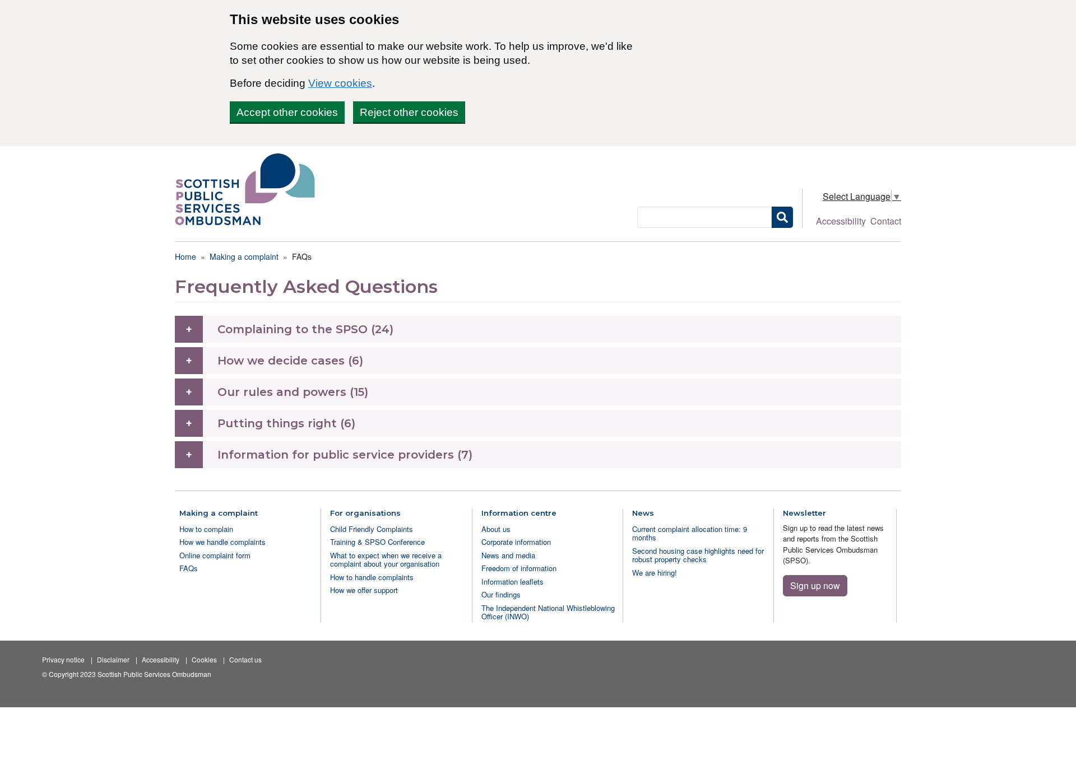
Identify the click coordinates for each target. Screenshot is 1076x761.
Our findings (501, 594)
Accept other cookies (287, 112)
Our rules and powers (281, 392)
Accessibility (841, 220)
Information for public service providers (335, 454)
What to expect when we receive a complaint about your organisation (386, 559)
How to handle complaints (372, 577)
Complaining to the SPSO (292, 329)
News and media (508, 555)
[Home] (249, 189)
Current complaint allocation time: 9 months (689, 533)
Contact (885, 220)
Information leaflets (512, 581)
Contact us (245, 659)
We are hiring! (654, 572)
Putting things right (277, 423)
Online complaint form (215, 555)
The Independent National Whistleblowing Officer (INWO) (548, 612)
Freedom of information (518, 568)
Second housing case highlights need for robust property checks (698, 554)
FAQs (188, 568)
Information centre (518, 512)
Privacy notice (63, 659)
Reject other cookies (409, 112)
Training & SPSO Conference (377, 541)
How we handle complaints (222, 541)
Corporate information (516, 541)
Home (185, 256)
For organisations (365, 512)
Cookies (204, 659)
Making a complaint (244, 256)
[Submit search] (782, 217)
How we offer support (364, 590)
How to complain (206, 529)
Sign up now (815, 585)
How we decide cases (281, 360)
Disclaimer (113, 659)
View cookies (340, 83)
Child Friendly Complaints (371, 529)
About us (496, 529)
